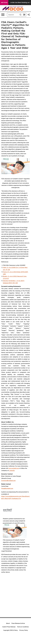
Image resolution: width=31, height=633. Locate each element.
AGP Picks (4, 2)
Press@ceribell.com (7, 488)
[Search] (20, 14)
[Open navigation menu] (2, 14)
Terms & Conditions (23, 627)
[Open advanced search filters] (24, 14)
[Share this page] (29, 14)
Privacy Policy (23, 630)
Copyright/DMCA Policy (10, 630)
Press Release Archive (18, 623)
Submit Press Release (8, 627)
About (8, 623)
